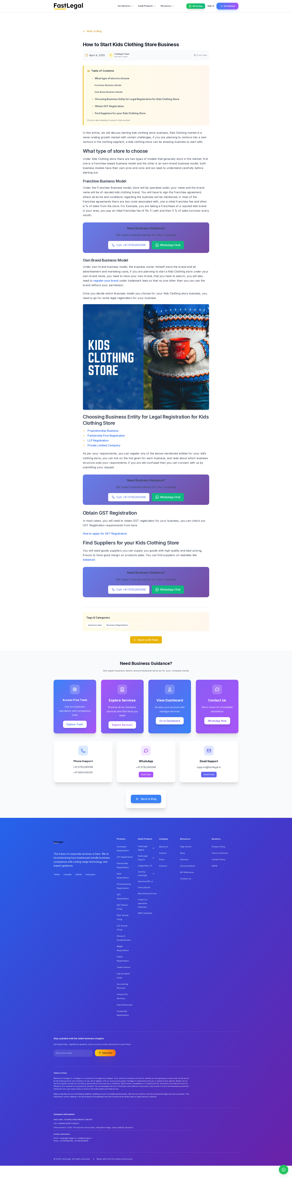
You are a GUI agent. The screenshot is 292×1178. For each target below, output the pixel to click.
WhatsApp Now (217, 720)
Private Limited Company (104, 445)
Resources (166, 6)
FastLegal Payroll (143, 858)
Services (184, 859)
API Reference (187, 872)
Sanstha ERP (144, 881)
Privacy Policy (218, 846)
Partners (163, 866)
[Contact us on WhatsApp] (283, 1169)
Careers (163, 853)
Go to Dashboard (169, 720)
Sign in (211, 6)
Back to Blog (94, 31)
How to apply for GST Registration (105, 533)
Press (162, 859)
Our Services (124, 6)
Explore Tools (75, 724)
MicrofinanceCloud (146, 893)
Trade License (123, 967)
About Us (163, 846)
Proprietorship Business (103, 430)
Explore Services (122, 724)
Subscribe (107, 1053)
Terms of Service (220, 853)
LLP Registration (98, 440)
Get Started (229, 6)
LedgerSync (143, 866)
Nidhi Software (145, 913)
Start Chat (146, 774)
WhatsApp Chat (170, 245)
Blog (182, 853)
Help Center (185, 846)
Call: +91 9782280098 (131, 245)
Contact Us (185, 879)
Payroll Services (124, 1005)
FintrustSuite (144, 887)
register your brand (105, 280)
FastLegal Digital (143, 848)
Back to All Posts (148, 639)
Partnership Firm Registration (106, 435)
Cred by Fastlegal (142, 874)
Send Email (208, 774)
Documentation (187, 866)
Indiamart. (89, 559)
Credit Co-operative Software (143, 903)
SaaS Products (145, 6)
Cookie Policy (218, 859)
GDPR (214, 866)
